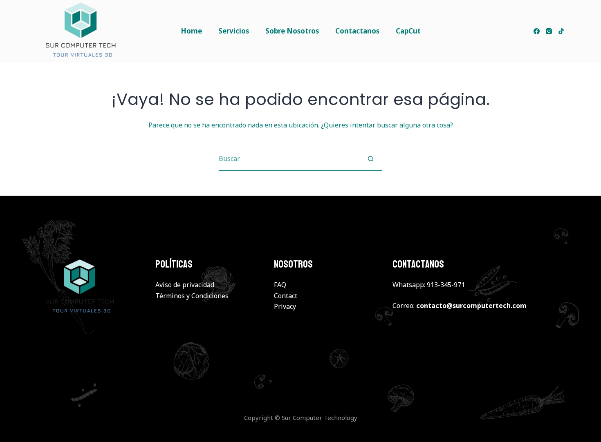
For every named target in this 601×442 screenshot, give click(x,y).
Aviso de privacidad (184, 284)
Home (191, 31)
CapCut (408, 31)
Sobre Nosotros (292, 31)
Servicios (233, 31)
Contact (285, 295)
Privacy (285, 306)
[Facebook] (537, 31)
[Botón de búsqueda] (370, 158)
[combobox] (289, 158)
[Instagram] (549, 31)
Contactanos (357, 31)
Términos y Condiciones (192, 295)
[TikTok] (561, 31)
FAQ (280, 284)
